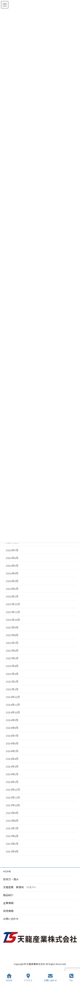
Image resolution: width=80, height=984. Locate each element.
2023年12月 (13, 789)
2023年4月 (12, 851)
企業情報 (8, 903)
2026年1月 (12, 596)
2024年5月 (12, 751)
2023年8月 (12, 820)
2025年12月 (13, 604)
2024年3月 (12, 766)
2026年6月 (12, 558)
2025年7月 (12, 643)
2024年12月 (13, 697)
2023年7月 (12, 828)
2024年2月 (12, 774)
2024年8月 (12, 728)
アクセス (28, 980)
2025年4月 (12, 666)
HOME (7, 871)
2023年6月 (12, 836)
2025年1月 (12, 689)
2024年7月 (12, 735)
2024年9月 (12, 720)
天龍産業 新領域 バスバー (19, 887)
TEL (71, 980)
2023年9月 (12, 813)
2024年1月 (12, 782)
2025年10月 (13, 619)
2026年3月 (12, 581)
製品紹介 (8, 895)
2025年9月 (12, 627)
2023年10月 (13, 805)
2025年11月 (13, 612)
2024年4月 (12, 758)
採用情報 (8, 911)
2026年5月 (12, 565)
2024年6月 (12, 743)
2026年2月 (12, 589)
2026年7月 (12, 550)
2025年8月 (12, 635)
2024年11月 (13, 704)
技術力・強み (11, 879)
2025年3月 (12, 674)
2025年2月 (12, 681)
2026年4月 (12, 573)
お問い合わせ (11, 918)
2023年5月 (12, 844)
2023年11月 (13, 797)
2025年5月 (12, 658)
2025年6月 (12, 650)
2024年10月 (13, 712)
